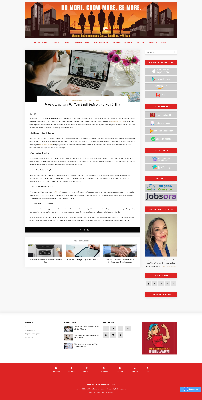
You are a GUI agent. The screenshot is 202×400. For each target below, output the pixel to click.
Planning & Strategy (82, 42)
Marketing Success (74, 100)
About (163, 42)
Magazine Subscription (32, 338)
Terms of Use (109, 397)
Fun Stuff (141, 42)
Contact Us (29, 342)
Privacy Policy (100, 397)
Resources (153, 42)
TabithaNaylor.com (169, 266)
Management (55, 42)
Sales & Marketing (101, 42)
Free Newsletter (30, 335)
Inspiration (128, 42)
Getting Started (40, 42)
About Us (28, 331)
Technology (117, 42)
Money (67, 42)
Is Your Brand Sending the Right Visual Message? (82, 260)
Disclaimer (92, 397)
